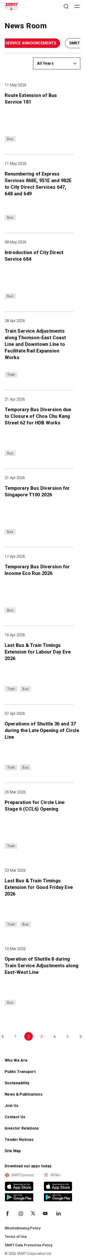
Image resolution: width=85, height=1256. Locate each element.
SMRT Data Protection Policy (29, 1245)
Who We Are (16, 1060)
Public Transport (20, 1071)
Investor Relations (22, 1128)
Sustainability (17, 1083)
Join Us (11, 1105)
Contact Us (15, 1117)
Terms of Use (16, 1237)
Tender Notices (19, 1139)
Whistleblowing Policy (23, 1228)
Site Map (13, 1151)
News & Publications (23, 1094)
